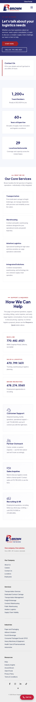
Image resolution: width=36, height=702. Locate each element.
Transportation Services (12, 591)
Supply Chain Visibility (12, 612)
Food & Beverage (10, 635)
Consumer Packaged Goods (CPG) (16, 638)
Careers (7, 568)
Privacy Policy (9, 674)
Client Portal (28, 1)
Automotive (8, 647)
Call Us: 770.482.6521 (13, 50)
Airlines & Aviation (10, 632)
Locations (8, 574)
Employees (8, 577)
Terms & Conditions (11, 677)
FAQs (6, 662)
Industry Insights (10, 665)
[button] (31, 7)
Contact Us (8, 571)
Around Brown (9, 668)
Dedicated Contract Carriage (14, 594)
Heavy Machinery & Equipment (14, 641)
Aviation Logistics (10, 609)
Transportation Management (14, 597)
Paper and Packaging (12, 629)
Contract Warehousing (12, 603)
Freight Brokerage (10, 600)
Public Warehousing (11, 606)
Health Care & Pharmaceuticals (15, 644)
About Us (8, 565)
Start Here (9, 44)
